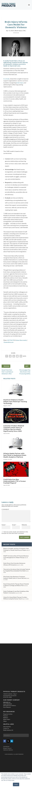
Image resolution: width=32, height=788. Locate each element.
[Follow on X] (8, 741)
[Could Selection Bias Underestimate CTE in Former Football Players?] (16, 469)
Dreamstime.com (9, 342)
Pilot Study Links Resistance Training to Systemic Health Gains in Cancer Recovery (15, 577)
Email (14, 525)
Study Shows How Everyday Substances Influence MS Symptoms (14, 564)
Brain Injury (18, 30)
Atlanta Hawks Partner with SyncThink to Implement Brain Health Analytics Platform (14, 455)
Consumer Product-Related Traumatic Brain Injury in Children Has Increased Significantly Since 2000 (13, 428)
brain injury (20, 83)
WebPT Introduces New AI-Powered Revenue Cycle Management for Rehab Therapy (16, 556)
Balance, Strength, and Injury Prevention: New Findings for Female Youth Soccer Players (16, 549)
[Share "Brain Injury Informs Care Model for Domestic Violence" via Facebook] (6, 356)
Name (4, 525)
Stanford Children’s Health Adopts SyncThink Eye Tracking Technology (15, 401)
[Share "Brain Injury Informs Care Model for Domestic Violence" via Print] (21, 356)
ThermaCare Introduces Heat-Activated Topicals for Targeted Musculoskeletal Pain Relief (16, 570)
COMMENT (5, 509)
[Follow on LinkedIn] (11, 741)
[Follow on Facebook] (4, 741)
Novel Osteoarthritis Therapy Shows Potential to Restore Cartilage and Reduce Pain (16, 584)
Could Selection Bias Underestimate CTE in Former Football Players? (14, 481)
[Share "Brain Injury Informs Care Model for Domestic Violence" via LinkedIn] (14, 356)
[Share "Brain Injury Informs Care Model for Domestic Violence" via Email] (17, 356)
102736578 (10, 340)
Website (24, 525)
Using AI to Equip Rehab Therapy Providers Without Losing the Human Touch (15, 598)
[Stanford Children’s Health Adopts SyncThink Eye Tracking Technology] (16, 389)
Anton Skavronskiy (21, 340)
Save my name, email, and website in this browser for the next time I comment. (15, 532)
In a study (6, 79)
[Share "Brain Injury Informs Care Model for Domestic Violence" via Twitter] (10, 356)
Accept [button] (16, 784)
